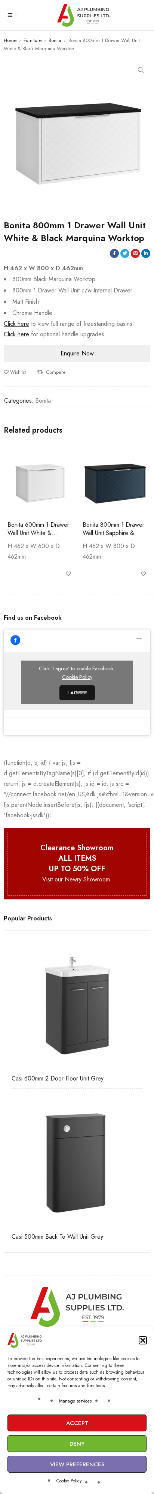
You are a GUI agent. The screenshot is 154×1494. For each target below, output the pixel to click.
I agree (77, 692)
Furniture (32, 40)
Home (10, 40)
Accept (77, 1423)
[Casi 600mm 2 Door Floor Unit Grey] (77, 1003)
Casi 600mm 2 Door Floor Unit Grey (58, 1078)
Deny (77, 1444)
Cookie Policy (68, 1481)
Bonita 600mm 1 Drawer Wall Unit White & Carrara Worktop (38, 532)
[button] (143, 1340)
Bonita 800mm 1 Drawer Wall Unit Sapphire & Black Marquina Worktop (114, 532)
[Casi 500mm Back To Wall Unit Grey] (77, 1161)
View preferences (77, 1464)
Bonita (55, 40)
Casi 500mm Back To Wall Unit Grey (57, 1237)
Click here (16, 323)
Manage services (75, 1401)
